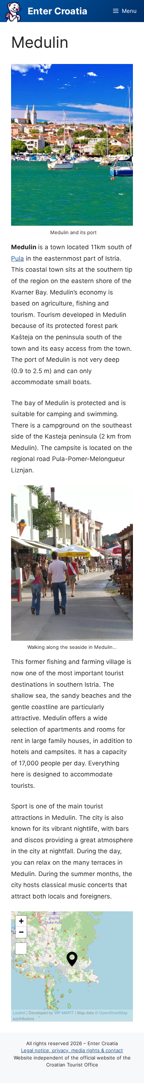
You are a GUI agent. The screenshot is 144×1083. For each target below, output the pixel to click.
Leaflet (19, 1012)
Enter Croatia (58, 11)
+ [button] (21, 921)
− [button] (21, 932)
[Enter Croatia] (14, 11)
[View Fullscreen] (21, 948)
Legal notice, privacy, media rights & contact (72, 1050)
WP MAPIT (64, 1012)
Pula (17, 258)
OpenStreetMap (113, 1012)
